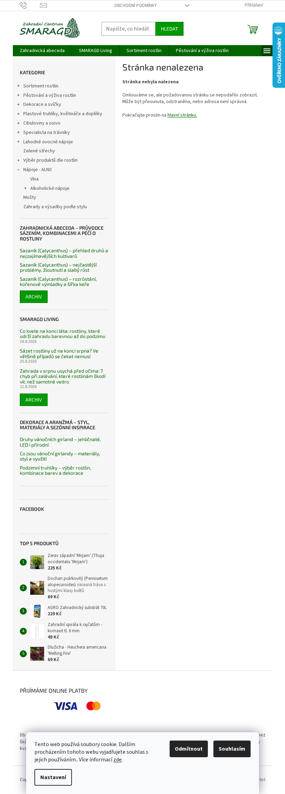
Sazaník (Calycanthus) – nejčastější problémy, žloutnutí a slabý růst (58, 267)
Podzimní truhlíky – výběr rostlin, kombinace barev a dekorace (55, 470)
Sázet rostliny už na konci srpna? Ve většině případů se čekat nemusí (59, 353)
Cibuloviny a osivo (41, 123)
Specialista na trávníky (46, 132)
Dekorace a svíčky (42, 104)
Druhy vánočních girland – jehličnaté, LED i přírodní (60, 442)
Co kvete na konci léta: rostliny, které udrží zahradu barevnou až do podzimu (62, 333)
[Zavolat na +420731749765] (30, 5)
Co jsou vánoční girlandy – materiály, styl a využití (60, 456)
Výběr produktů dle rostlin (50, 160)
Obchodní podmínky (135, 5)
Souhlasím (232, 749)
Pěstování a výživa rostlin (49, 95)
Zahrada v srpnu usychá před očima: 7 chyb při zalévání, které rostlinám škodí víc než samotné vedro (62, 376)
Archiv (33, 296)
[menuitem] (42, 50)
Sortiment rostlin (40, 86)
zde (117, 759)
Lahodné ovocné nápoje (48, 141)
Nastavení (53, 777)
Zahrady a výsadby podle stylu (55, 206)
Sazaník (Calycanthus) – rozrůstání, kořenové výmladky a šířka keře (58, 281)
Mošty (29, 197)
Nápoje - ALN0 (37, 169)
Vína (34, 179)
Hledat (169, 29)
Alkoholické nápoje (50, 188)
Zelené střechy (39, 150)
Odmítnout (189, 749)
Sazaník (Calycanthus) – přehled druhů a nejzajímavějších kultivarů (64, 253)
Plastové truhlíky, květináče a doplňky (62, 113)
